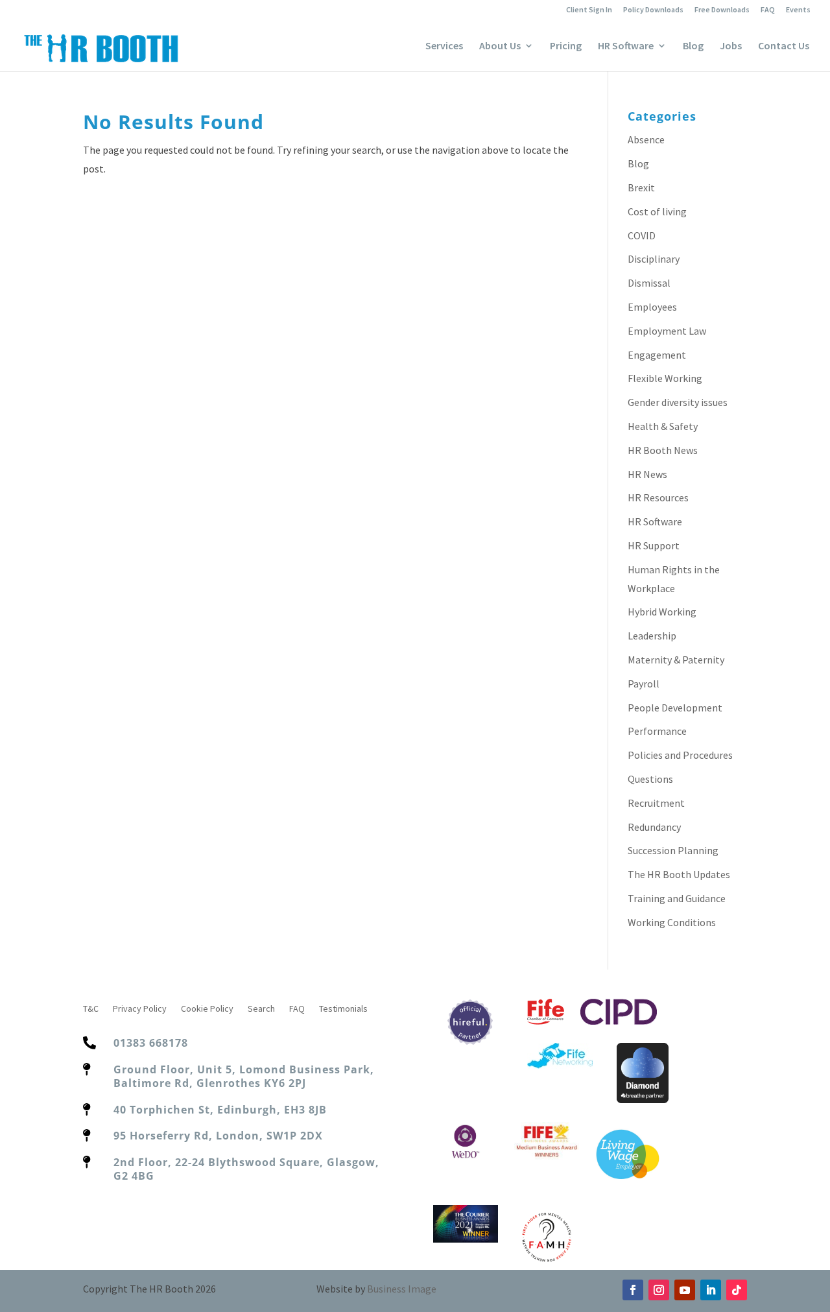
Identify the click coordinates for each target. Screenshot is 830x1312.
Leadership (652, 635)
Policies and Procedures (680, 754)
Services (444, 46)
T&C (91, 1009)
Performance (657, 730)
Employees (652, 306)
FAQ (768, 10)
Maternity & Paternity (676, 659)
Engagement (657, 354)
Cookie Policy (207, 1009)
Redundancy (654, 826)
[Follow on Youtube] (684, 1290)
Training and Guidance (677, 898)
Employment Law (667, 330)
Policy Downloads (653, 10)
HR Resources (658, 497)
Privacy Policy (140, 1009)
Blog (693, 46)
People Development (675, 707)
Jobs (731, 46)
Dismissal (649, 282)
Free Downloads (722, 10)
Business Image (401, 1288)
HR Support (654, 545)
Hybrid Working (662, 611)
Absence (646, 139)
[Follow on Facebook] (632, 1290)
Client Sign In (589, 10)
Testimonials (343, 1009)
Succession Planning (673, 850)
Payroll (643, 683)
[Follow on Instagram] (658, 1290)
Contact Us (783, 46)
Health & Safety (663, 426)
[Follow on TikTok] (736, 1290)
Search (261, 1009)
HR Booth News (663, 450)
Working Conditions (672, 922)
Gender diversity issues (678, 402)
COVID (642, 235)
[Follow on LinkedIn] (710, 1290)
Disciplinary (654, 258)
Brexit (641, 187)
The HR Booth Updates (679, 874)
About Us (500, 46)
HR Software (626, 46)
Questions (650, 778)
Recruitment (656, 802)
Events (798, 10)
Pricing (566, 46)
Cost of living (657, 211)
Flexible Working (665, 378)
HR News (647, 474)
